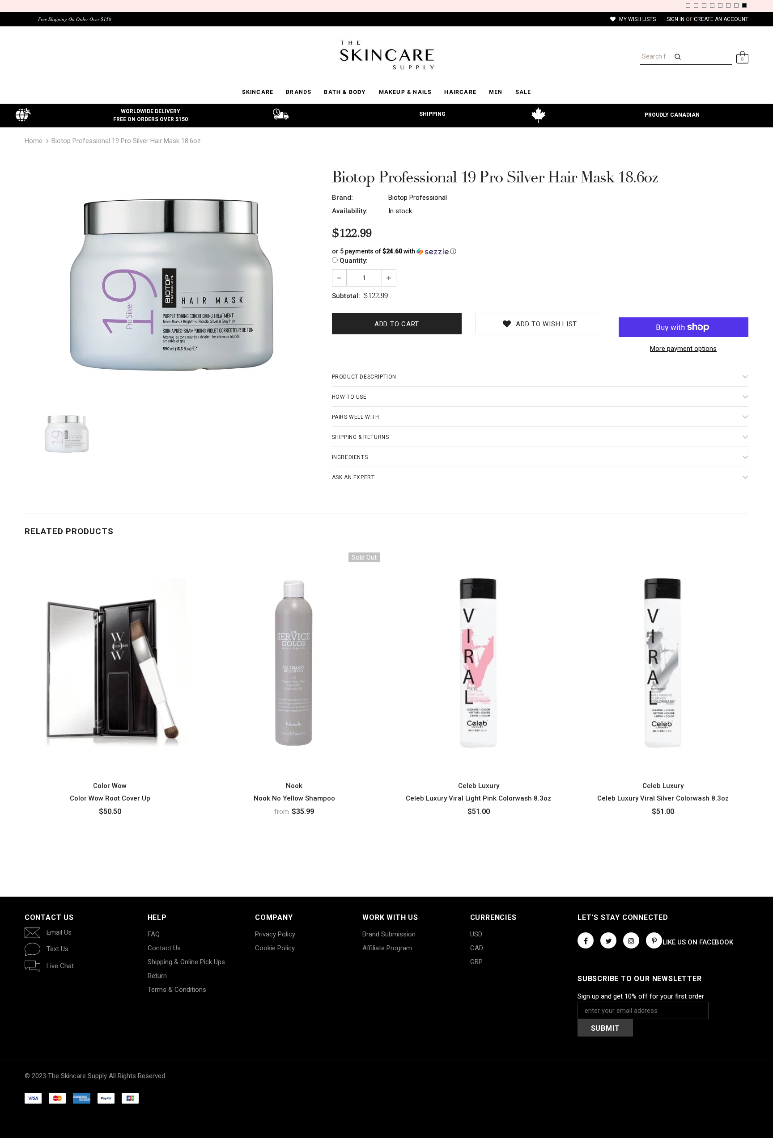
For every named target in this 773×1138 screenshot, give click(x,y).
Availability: (350, 211)
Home (33, 141)
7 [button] (736, 5)
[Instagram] (631, 940)
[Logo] (386, 55)
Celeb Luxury (478, 786)
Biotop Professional (417, 198)
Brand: (342, 198)
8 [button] (744, 5)
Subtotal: (346, 296)
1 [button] (688, 5)
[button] (540, 251)
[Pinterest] (654, 940)
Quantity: (354, 261)
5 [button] (720, 5)
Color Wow (110, 786)
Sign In (676, 19)
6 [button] (728, 5)
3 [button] (704, 5)
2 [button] (696, 5)
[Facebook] (586, 940)
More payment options (683, 349)
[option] (172, 284)
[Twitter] (608, 940)
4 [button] (712, 5)
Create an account (721, 19)
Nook (294, 786)
